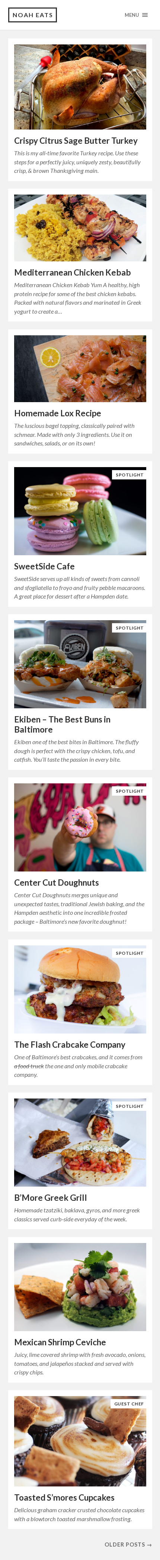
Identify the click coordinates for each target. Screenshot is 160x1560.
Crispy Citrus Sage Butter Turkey (76, 141)
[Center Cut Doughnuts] (80, 827)
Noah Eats (33, 14)
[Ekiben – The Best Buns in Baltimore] (80, 664)
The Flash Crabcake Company (69, 1045)
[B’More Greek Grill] (80, 1142)
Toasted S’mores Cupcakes (64, 1497)
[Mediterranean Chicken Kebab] (80, 228)
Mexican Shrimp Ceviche (60, 1342)
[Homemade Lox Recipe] (80, 369)
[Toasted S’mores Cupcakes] (80, 1441)
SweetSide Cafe (44, 566)
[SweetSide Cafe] (80, 511)
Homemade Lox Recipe (57, 413)
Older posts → (128, 1544)
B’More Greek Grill (50, 1198)
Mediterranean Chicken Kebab (72, 272)
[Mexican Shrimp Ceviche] (80, 1287)
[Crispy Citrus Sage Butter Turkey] (80, 87)
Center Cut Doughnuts (56, 882)
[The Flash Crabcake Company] (80, 989)
